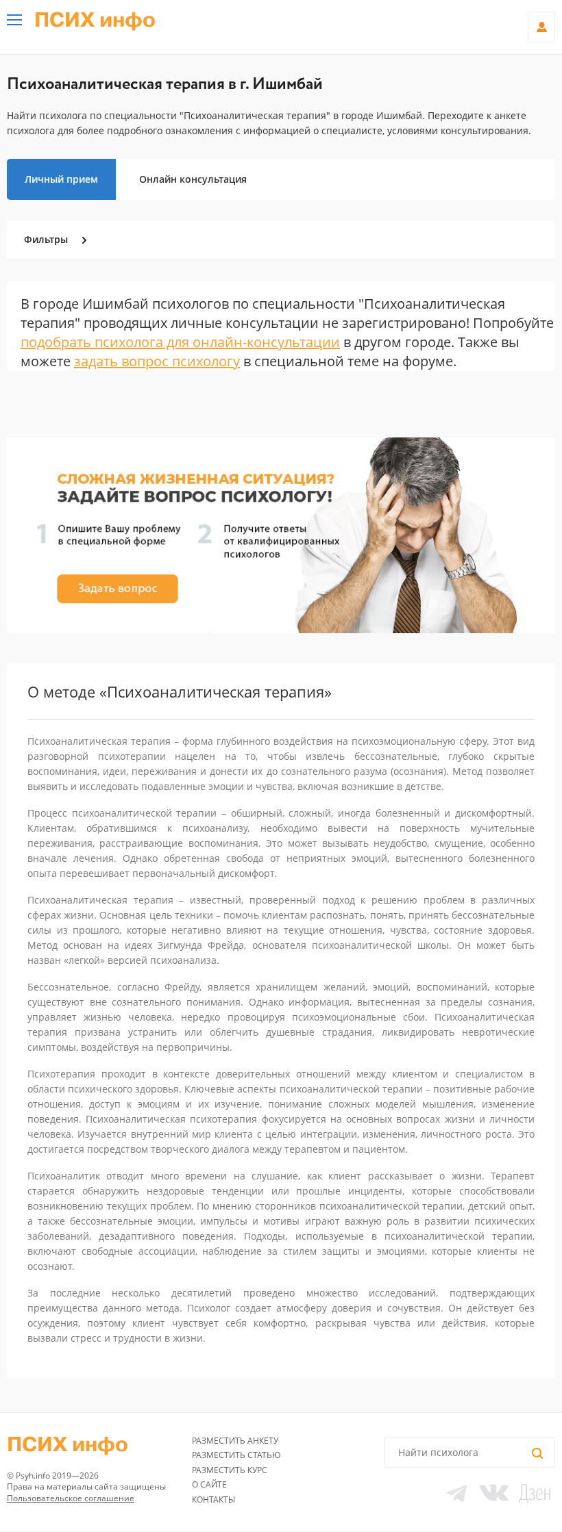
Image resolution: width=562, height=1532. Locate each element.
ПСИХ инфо (95, 20)
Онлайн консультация (193, 179)
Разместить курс (229, 1470)
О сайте (209, 1484)
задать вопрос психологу (157, 361)
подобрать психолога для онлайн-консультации (180, 342)
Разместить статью (236, 1455)
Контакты (213, 1499)
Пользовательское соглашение (70, 1498)
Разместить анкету (235, 1440)
